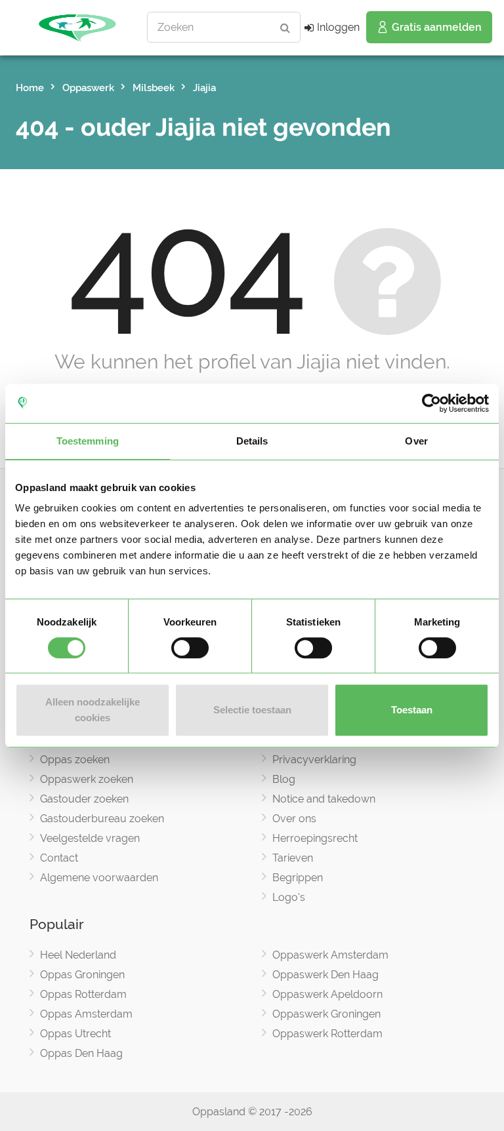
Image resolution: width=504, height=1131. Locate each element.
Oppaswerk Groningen (326, 1014)
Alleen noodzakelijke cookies (92, 709)
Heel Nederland (78, 955)
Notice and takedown (323, 799)
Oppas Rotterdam (83, 994)
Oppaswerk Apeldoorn (327, 994)
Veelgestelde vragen (90, 838)
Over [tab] (416, 440)
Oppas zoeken (75, 759)
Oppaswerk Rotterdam (327, 1033)
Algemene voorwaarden (99, 877)
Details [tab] (252, 440)
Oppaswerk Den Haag (325, 974)
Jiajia (204, 88)
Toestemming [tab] (87, 440)
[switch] (190, 647)
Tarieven (292, 858)
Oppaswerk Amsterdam (330, 955)
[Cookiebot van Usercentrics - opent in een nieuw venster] (431, 403)
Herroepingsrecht (315, 838)
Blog (283, 779)
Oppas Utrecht (75, 1033)
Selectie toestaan (252, 709)
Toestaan (411, 709)
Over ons (294, 818)
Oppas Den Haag (81, 1053)
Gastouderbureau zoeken (102, 818)
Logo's (288, 897)
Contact (59, 858)
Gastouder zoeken (84, 799)
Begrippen (297, 877)
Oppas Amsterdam (86, 1014)
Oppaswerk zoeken (86, 779)
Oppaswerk (88, 88)
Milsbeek (154, 88)
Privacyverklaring (314, 759)
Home (30, 88)
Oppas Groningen (82, 974)
